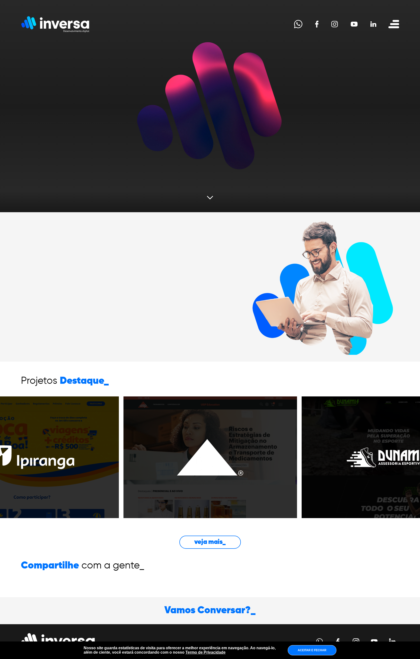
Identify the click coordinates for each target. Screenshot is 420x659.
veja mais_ (210, 542)
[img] (210, 457)
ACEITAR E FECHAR (312, 650)
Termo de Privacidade (205, 652)
